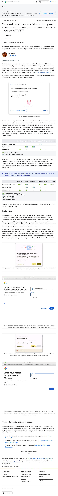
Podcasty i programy (25, 481)
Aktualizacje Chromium (26, 474)
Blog (3, 6)
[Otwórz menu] (2, 2)
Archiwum (23, 479)
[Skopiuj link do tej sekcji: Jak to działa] (13, 211)
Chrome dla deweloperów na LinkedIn (46, 479)
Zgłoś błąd (4, 474)
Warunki (4, 489)
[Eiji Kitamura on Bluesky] (15, 56)
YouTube (41, 476)
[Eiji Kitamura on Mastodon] (13, 56)
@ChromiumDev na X (44, 474)
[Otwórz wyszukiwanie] (33, 2)
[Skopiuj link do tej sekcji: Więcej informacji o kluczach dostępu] (33, 422)
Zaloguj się (53, 1)
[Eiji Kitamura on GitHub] (11, 56)
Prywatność (10, 489)
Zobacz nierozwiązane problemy (10, 476)
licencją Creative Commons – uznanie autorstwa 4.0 (40, 458)
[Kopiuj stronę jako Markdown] (20, 31)
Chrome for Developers (7, 20)
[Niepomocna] (55, 20)
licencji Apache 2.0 (21, 460)
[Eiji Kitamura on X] (9, 56)
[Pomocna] (53, 20)
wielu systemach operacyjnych (43, 72)
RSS (40, 482)
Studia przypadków (25, 476)
